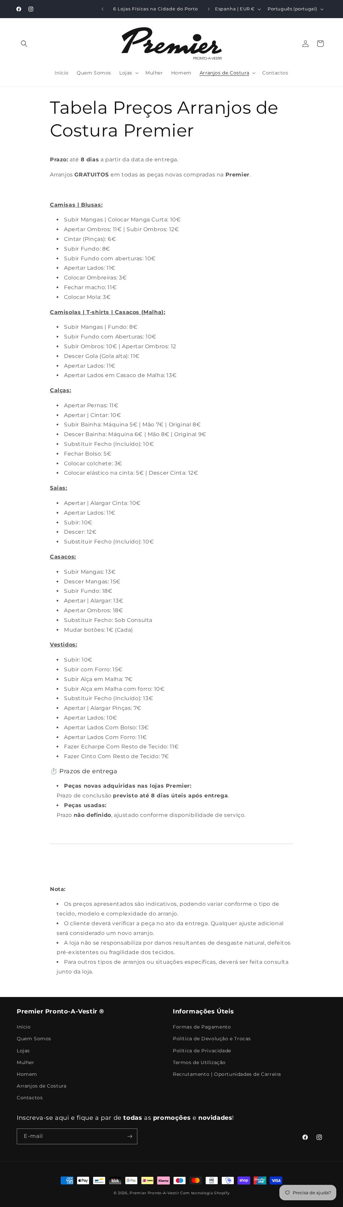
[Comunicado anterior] (102, 9)
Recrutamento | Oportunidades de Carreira (227, 1074)
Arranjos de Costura (41, 1086)
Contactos (30, 1098)
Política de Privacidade (202, 1051)
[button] (24, 43)
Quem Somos (34, 1039)
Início (24, 1027)
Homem (27, 1074)
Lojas (23, 1051)
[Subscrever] (129, 1136)
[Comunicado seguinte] (208, 9)
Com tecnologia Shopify (204, 1193)
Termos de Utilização (199, 1062)
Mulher (26, 1062)
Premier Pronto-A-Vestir (154, 1193)
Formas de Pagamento (202, 1027)
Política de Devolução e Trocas (212, 1039)
